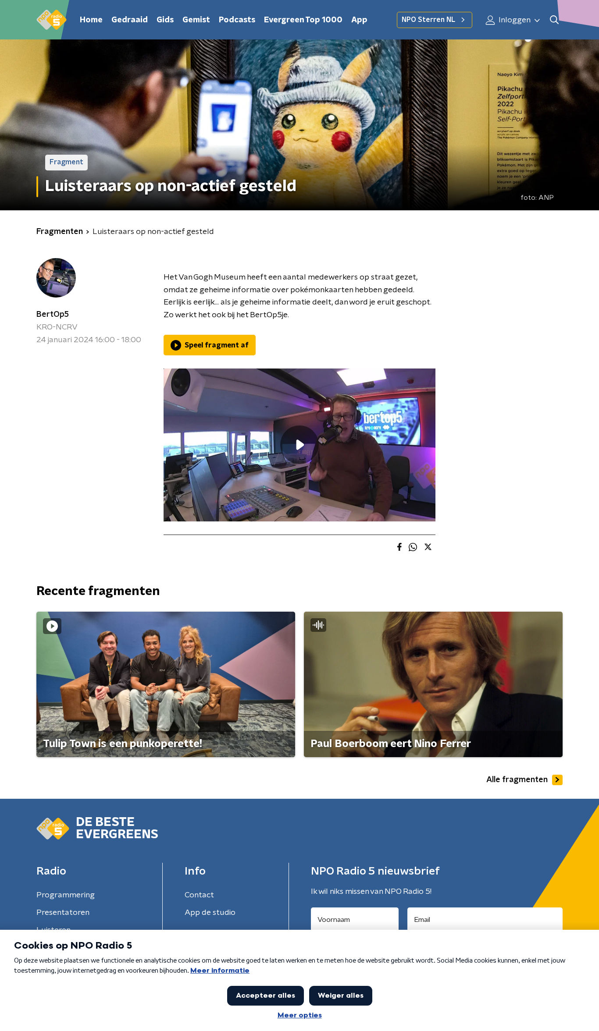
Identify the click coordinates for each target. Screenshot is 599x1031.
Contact (199, 895)
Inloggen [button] (513, 20)
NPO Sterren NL (428, 19)
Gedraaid (129, 20)
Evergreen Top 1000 (303, 20)
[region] (299, 444)
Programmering (65, 895)
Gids (165, 20)
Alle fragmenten (517, 780)
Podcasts (237, 20)
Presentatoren (62, 913)
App (359, 20)
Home (91, 20)
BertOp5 (52, 315)
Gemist (196, 20)
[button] (554, 20)
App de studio (210, 913)
